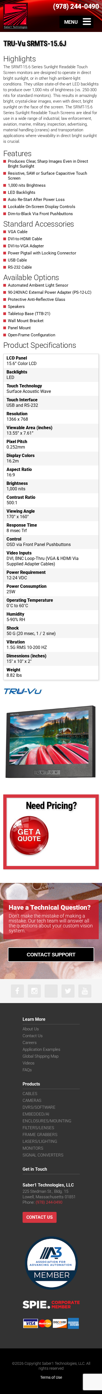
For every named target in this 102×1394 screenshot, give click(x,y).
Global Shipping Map (40, 1056)
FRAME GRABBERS (40, 1134)
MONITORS (33, 1148)
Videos (29, 1063)
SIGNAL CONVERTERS (43, 1155)
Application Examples (41, 1049)
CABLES (30, 1093)
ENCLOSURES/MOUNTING (47, 1121)
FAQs (27, 1069)
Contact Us (33, 1035)
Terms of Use (51, 1377)
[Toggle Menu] (77, 22)
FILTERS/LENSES (38, 1127)
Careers (30, 1042)
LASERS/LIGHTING (40, 1141)
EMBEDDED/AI (36, 1114)
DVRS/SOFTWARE (39, 1107)
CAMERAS (32, 1100)
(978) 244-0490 (49, 1202)
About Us (31, 1029)
